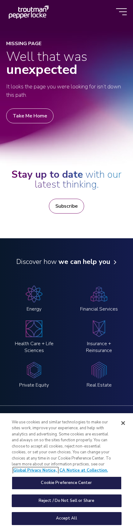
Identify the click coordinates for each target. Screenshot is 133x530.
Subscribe (66, 206)
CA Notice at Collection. (83, 470)
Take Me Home (30, 115)
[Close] (123, 423)
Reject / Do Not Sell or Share (67, 500)
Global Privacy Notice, (35, 470)
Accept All (66, 518)
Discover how (63, 261)
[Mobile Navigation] (121, 12)
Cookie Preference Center (66, 482)
